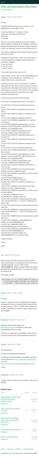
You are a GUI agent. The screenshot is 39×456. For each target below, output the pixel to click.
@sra (4, 298)
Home (3, 449)
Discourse (12, 453)
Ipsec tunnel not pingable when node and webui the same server (10, 420)
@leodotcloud (7, 350)
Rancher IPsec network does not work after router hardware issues (10, 399)
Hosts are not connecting (9, 437)
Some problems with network (11, 429)
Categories (10, 449)
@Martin (4, 325)
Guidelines (18, 449)
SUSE (3, 2)
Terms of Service (28, 449)
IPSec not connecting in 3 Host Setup (19, 6)
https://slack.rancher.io (7, 327)
